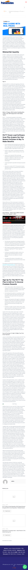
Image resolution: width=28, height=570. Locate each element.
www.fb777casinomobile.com (9, 264)
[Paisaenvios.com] (7, 2)
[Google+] (15, 568)
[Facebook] (13, 568)
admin (17, 11)
